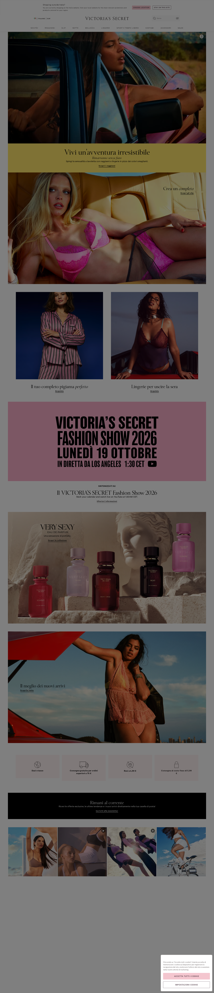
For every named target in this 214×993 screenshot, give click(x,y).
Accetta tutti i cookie (186, 976)
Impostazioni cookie (186, 985)
